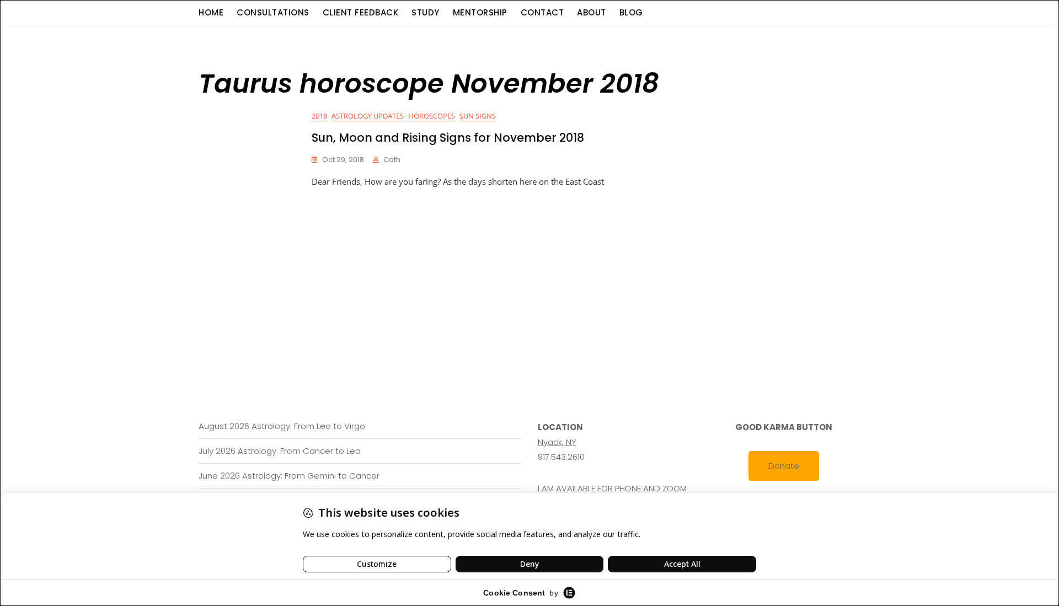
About (591, 12)
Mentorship (480, 12)
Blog (631, 12)
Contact (542, 12)
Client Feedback (361, 12)
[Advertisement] (532, 272)
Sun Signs (477, 116)
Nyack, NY (557, 442)
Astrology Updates (367, 116)
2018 (319, 116)
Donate (783, 465)
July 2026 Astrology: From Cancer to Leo (280, 451)
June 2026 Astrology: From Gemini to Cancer (289, 475)
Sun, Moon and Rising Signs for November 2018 (448, 138)
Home (211, 12)
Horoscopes (431, 116)
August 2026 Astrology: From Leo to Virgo (282, 426)
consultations (273, 12)
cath (391, 159)
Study (425, 12)
